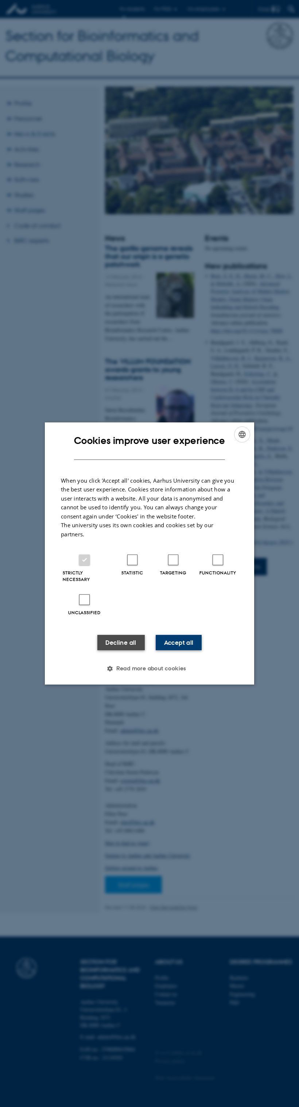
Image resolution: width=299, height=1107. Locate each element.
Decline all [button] (120, 642)
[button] (149, 668)
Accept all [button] (179, 642)
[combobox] (242, 434)
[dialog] (149, 553)
